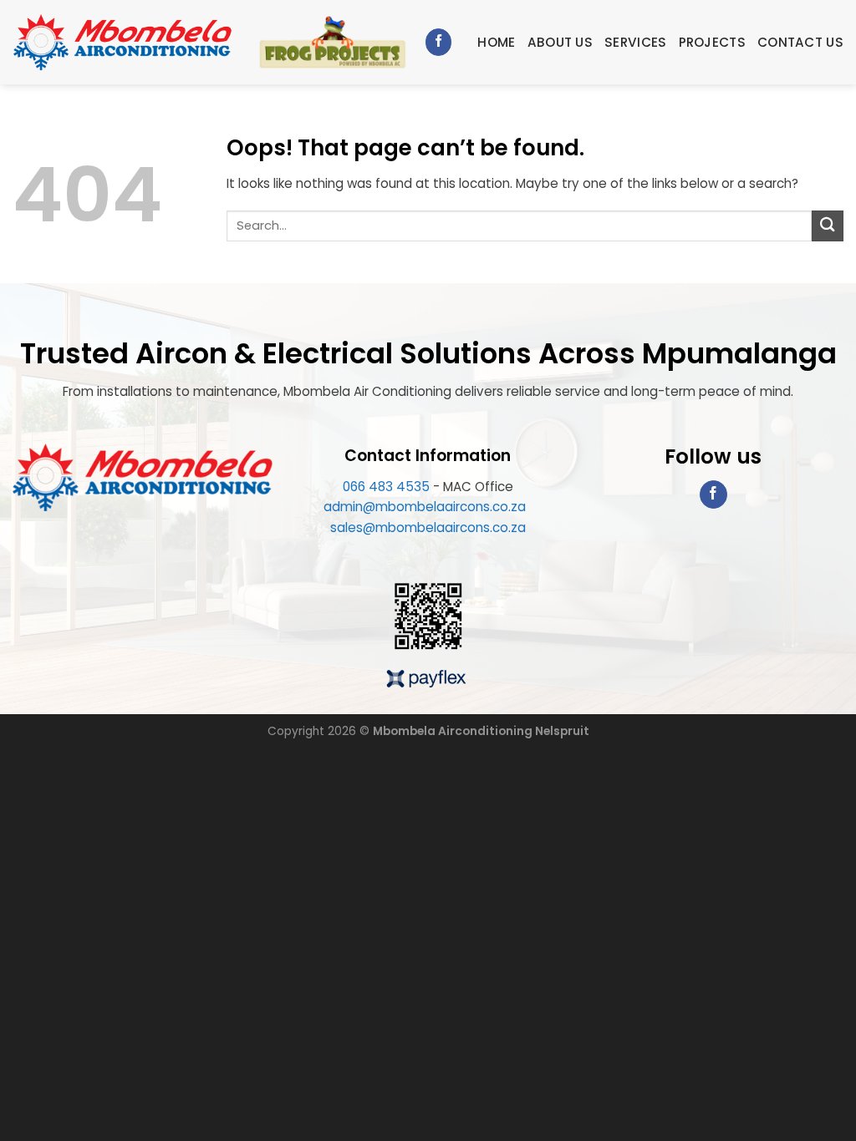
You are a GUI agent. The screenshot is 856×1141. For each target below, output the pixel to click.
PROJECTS (712, 42)
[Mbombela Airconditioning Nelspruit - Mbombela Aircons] (122, 42)
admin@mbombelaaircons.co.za (426, 506)
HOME (496, 42)
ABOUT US (560, 42)
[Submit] (827, 225)
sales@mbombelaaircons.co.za (428, 527)
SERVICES (635, 42)
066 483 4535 (386, 486)
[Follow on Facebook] (438, 41)
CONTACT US (800, 42)
